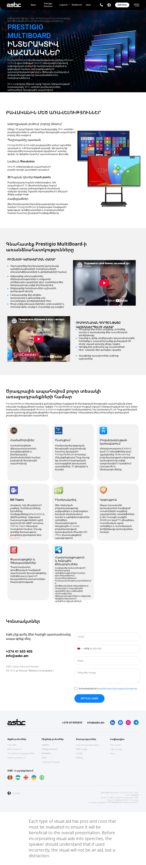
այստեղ (15, 538)
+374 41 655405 (72, 722)
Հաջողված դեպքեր (51, 762)
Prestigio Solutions (49, 749)
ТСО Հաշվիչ (81, 749)
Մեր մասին (115, 744)
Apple (33, 5)
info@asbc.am (17, 656)
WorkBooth (77, 5)
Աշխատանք (116, 749)
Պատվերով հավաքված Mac (21, 753)
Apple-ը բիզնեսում (16, 757)
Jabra (88, 5)
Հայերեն (16, 793)
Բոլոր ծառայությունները (87, 744)
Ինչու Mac (12, 744)
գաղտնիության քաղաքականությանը (117, 688)
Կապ (112, 753)
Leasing (79, 758)
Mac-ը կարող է (14, 749)
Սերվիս (79, 753)
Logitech (63, 5)
